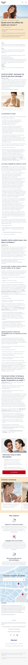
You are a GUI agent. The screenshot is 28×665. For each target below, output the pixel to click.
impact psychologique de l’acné (15, 150)
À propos (20, 643)
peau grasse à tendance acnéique (9, 89)
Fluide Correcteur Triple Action (10, 427)
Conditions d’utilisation (14, 629)
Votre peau (4, 20)
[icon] (23, 579)
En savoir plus (14, 532)
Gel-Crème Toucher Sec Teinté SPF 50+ (13, 321)
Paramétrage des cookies (14, 631)
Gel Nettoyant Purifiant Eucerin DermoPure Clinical (13, 415)
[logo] (3, 2)
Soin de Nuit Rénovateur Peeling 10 (12, 364)
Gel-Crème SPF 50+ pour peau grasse (12, 312)
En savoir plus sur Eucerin (8, 614)
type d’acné (22, 198)
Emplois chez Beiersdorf (11, 643)
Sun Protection (5, 292)
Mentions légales (6, 626)
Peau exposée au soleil (13, 20)
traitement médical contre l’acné (9, 260)
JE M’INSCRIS (14, 472)
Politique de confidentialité (19, 626)
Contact (14, 620)
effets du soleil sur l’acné (7, 58)
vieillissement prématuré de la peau (13, 232)
